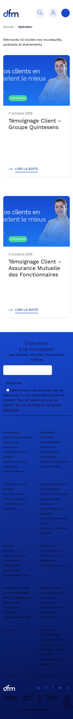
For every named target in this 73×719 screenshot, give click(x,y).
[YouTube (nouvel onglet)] (60, 688)
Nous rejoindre (49, 612)
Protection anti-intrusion (54, 494)
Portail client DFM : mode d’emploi (68, 701)
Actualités (10, 630)
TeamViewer (52, 696)
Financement (10, 612)
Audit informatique (13, 471)
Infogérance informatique (17, 437)
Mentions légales (28, 697)
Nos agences (47, 617)
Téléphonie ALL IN (50, 555)
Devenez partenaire (51, 607)
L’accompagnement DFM (16, 617)
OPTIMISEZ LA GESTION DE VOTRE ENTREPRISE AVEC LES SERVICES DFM (17, 593)
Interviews (18, 98)
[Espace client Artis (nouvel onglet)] (53, 13)
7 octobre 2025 (20, 113)
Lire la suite (26, 169)
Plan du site (39, 699)
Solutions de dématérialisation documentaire (50, 452)
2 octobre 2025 (20, 254)
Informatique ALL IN (52, 551)
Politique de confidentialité (11, 697)
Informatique (11, 432)
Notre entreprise (51, 588)
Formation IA (10, 551)
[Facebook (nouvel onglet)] (53, 688)
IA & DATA (8, 546)
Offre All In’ (49, 546)
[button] (40, 13)
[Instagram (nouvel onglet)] (46, 688)
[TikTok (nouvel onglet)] (68, 688)
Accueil (8, 26)
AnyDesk (50, 699)
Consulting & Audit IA (15, 555)
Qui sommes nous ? (51, 593)
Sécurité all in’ (48, 560)
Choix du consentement (34, 709)
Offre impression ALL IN (54, 565)
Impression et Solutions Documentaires (50, 437)
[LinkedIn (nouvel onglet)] (38, 688)
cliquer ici (10, 410)
